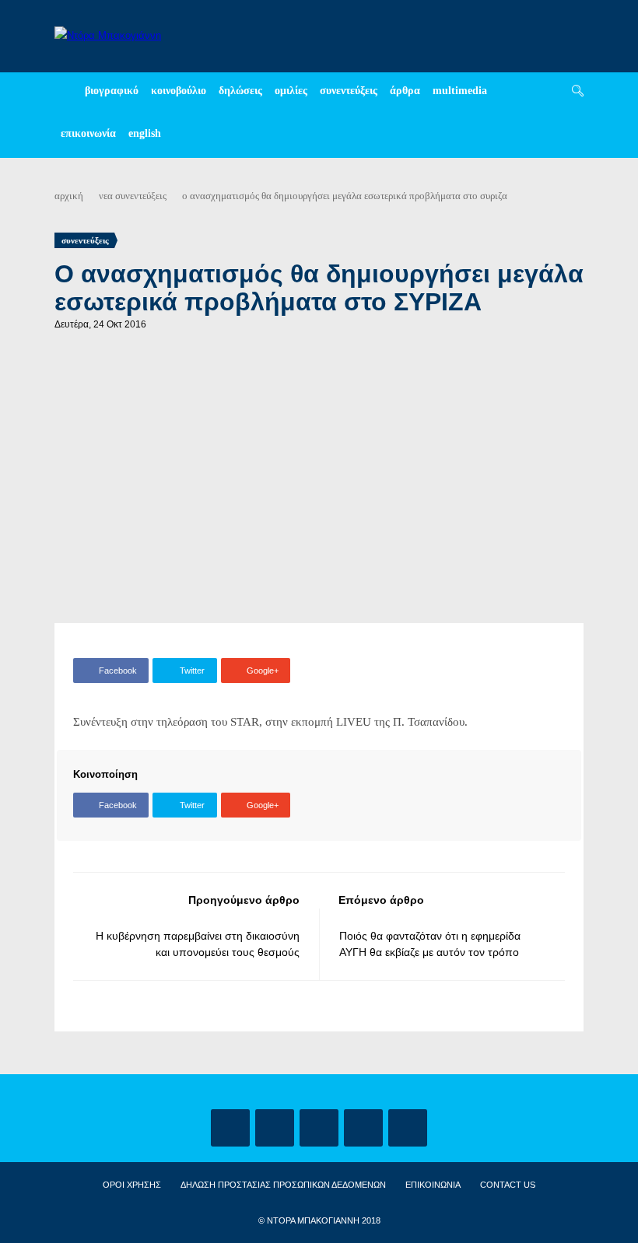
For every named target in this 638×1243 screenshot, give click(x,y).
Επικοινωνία (88, 133)
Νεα (106, 195)
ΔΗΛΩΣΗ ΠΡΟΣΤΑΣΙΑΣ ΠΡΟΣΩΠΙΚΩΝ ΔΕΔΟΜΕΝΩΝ (283, 1184)
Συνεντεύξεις (348, 90)
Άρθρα (405, 90)
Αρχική (68, 195)
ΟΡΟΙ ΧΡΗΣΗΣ (132, 1184)
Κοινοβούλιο (178, 90)
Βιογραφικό (111, 90)
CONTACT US (507, 1184)
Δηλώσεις (240, 90)
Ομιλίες (291, 90)
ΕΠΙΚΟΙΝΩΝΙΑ (433, 1184)
